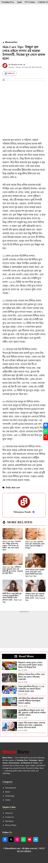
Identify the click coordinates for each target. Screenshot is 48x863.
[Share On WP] (45, 431)
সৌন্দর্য (14, 42)
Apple (19, 2)
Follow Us (11, 73)
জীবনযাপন (8, 42)
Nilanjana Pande (17, 64)
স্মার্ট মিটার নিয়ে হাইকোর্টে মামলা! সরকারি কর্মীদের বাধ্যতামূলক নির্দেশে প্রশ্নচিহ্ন (31, 701)
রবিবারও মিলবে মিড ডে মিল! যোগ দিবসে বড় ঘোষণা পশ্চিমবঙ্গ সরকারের (31, 677)
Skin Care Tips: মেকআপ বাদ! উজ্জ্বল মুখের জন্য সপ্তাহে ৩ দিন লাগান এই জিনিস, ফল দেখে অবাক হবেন (11, 545)
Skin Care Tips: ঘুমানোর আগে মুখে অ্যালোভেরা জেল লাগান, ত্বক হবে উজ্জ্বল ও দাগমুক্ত (34, 544)
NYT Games (30, 2)
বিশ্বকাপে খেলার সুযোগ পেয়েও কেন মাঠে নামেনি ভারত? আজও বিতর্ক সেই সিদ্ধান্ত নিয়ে (30, 665)
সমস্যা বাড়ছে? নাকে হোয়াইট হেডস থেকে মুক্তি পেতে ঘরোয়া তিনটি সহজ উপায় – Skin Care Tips (34, 572)
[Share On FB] (45, 426)
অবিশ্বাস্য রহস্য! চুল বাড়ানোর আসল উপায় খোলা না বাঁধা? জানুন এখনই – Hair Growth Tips (35, 596)
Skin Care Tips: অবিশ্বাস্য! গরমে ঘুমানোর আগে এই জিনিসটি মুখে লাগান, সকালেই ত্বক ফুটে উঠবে (12, 570)
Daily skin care (13, 487)
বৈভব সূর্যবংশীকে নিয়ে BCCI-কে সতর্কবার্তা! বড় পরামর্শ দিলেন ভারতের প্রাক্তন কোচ (31, 689)
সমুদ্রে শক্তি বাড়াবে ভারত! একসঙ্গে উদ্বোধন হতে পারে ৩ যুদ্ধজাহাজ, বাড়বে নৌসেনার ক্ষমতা (31, 725)
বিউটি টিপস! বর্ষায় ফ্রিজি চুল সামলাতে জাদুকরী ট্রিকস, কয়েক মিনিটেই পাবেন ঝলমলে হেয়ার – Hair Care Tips (12, 597)
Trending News (7, 2)
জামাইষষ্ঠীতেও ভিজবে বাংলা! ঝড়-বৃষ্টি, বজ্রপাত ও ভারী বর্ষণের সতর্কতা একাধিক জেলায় (32, 713)
